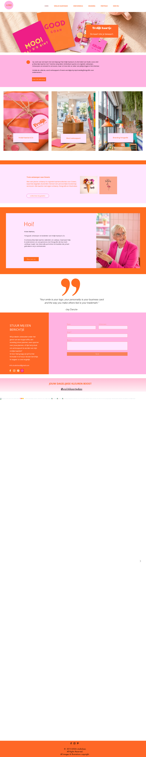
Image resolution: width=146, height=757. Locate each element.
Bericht (69, 340)
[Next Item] (140, 561)
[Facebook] (10, 370)
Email (68, 332)
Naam (69, 324)
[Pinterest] (18, 370)
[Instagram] (14, 370)
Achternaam (102, 324)
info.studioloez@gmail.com (19, 365)
